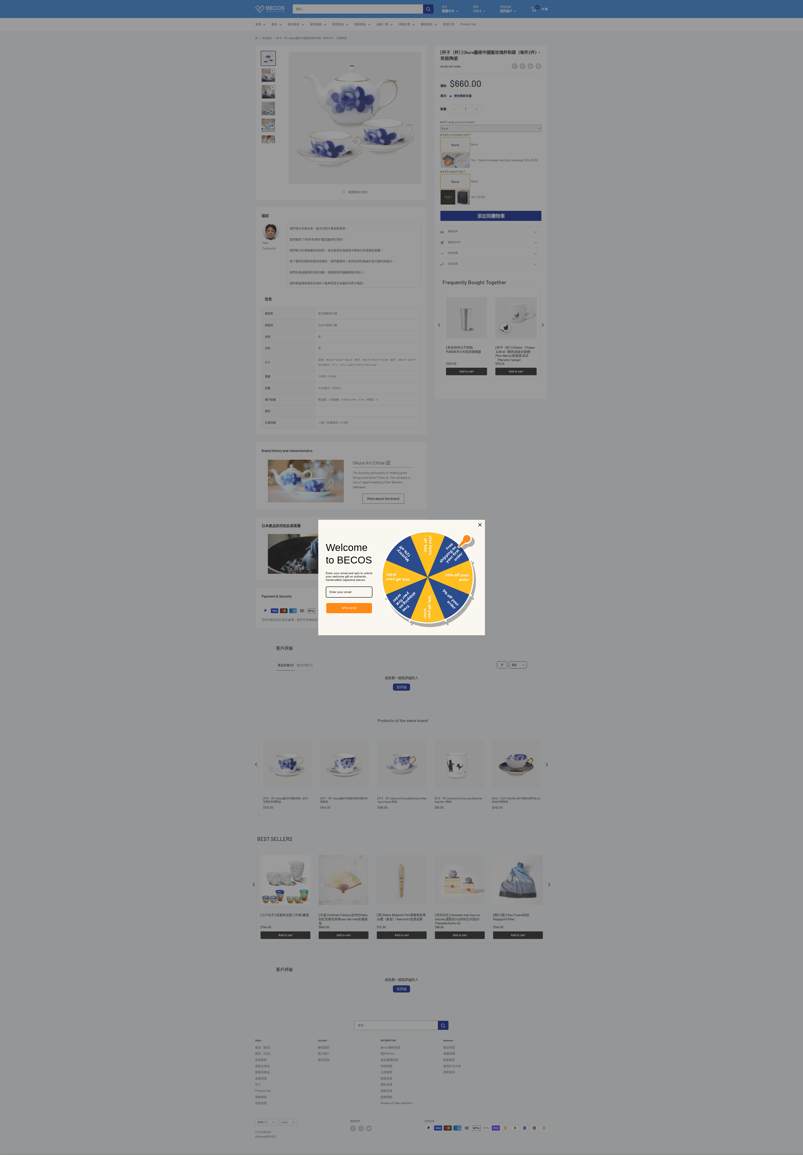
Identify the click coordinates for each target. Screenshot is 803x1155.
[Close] (480, 525)
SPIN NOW (349, 608)
